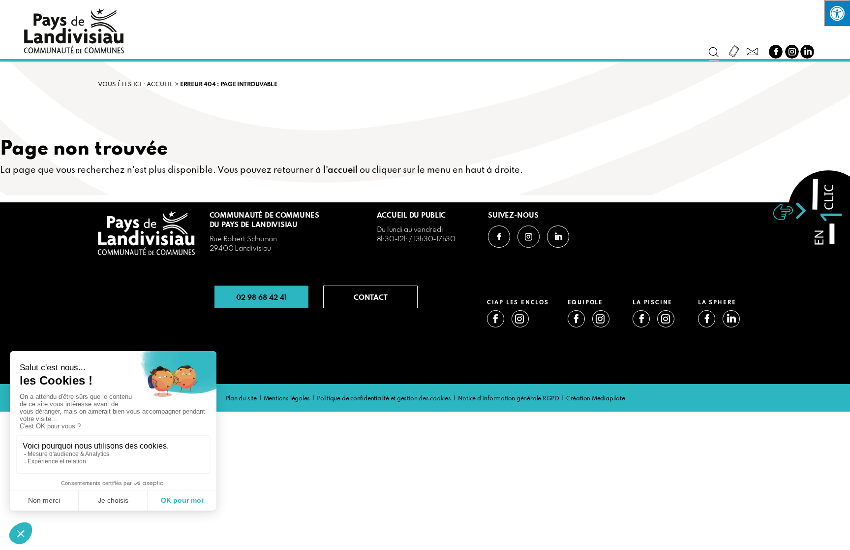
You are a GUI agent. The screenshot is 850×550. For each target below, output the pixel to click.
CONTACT (371, 296)
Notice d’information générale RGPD (509, 399)
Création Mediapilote (595, 399)
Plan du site (241, 399)
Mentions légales (287, 399)
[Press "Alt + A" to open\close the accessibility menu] (837, 13)
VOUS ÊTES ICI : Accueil (135, 85)
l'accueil (340, 170)
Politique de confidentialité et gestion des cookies (384, 399)
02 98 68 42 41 (261, 296)
